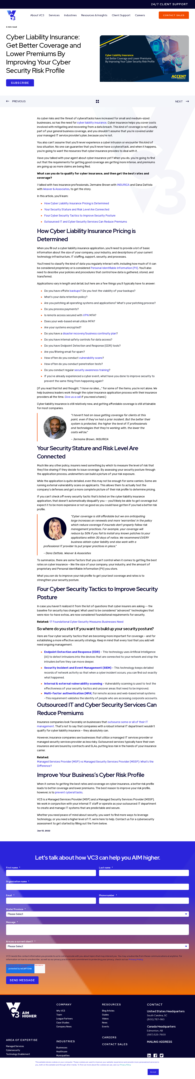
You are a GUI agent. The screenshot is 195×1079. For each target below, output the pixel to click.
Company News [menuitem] (64, 1026)
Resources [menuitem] (111, 1004)
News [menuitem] (104, 1022)
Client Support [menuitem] (121, 15)
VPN (86, 315)
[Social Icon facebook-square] (154, 1056)
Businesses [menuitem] (61, 1047)
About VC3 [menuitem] (37, 15)
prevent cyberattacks (68, 792)
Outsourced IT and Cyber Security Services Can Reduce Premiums (85, 221)
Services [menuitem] (54, 15)
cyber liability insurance (91, 122)
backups (75, 291)
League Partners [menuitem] (64, 1018)
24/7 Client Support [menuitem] (169, 4)
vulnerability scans (90, 358)
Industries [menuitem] (70, 15)
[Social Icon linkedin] (149, 1056)
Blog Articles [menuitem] (108, 1011)
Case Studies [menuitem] (62, 1022)
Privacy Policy (125, 1065)
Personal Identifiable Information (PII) (114, 268)
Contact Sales (173, 15)
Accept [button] (153, 1072)
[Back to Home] (11, 15)
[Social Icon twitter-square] (160, 1056)
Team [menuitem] (59, 1014)
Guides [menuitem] (105, 1014)
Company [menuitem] (64, 1004)
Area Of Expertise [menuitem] (22, 1040)
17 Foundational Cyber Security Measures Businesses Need (86, 621)
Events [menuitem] (105, 1026)
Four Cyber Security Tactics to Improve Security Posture (79, 215)
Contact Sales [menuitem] (115, 1044)
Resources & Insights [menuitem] (94, 15)
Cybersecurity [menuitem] (13, 1050)
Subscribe (20, 83)
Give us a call (73, 397)
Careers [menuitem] (140, 15)
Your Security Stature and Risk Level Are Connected (76, 209)
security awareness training (91, 370)
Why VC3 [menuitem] (60, 1011)
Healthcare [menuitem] (61, 1051)
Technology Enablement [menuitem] (18, 1054)
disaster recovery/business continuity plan (89, 333)
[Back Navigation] (97, 101)
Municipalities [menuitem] (63, 1055)
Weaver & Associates (56, 189)
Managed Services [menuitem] (15, 1046)
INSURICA (123, 184)
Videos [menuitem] (105, 1018)
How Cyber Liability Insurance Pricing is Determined (76, 203)
